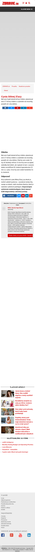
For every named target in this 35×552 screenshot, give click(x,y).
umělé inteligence (8, 442)
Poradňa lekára (5, 525)
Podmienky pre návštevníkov (8, 502)
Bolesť (6, 90)
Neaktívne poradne (24, 86)
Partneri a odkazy (5, 507)
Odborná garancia (5, 500)
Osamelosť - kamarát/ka (9, 449)
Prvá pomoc (4, 520)
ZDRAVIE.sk (6, 86)
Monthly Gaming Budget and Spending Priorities (17, 444)
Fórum (2, 527)
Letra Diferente (7, 447)
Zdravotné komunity (6, 523)
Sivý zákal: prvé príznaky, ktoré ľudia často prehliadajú (24, 411)
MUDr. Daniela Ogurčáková (15, 207)
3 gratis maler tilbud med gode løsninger (15, 452)
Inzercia (3, 505)
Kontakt (3, 509)
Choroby (3, 516)
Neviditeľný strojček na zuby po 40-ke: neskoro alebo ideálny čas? (23, 403)
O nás (2, 498)
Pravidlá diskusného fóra (7, 504)
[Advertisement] (17, 29)
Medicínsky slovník (6, 521)
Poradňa (14, 86)
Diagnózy (3, 518)
